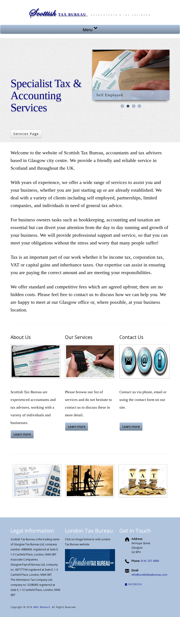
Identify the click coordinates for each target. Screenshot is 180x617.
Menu (88, 29)
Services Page (26, 134)
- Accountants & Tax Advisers (119, 15)
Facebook (134, 584)
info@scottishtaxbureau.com (149, 575)
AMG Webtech (41, 607)
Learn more (22, 434)
